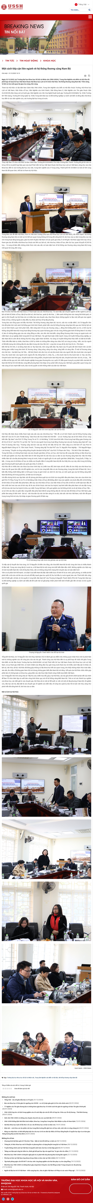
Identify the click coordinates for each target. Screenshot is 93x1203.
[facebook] (3, 1199)
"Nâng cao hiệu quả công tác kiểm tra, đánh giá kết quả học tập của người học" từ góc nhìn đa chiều (36, 1151)
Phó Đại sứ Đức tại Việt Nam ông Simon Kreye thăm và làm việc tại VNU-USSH (29, 1158)
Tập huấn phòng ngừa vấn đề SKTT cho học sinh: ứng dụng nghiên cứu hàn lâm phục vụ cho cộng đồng (37, 1161)
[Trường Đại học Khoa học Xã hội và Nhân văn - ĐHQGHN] (4, 7)
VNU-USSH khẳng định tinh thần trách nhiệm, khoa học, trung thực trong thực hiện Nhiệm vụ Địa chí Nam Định (39, 1121)
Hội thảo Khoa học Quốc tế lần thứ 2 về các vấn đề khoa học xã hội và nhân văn (29, 1125)
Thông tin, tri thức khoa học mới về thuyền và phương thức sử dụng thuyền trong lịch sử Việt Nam (35, 1144)
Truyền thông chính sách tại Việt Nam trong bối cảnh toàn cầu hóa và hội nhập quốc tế (32, 1148)
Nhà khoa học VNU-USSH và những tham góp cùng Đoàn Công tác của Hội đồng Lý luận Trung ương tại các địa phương (42, 1165)
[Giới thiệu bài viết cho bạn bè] (82, 75)
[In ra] (85, 75)
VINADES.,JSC (7, 1194)
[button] (80, 4)
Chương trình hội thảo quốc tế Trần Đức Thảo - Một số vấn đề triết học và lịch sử (30, 1141)
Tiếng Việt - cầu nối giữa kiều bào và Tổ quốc (18, 1100)
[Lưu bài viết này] (89, 75)
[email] (12, 1199)
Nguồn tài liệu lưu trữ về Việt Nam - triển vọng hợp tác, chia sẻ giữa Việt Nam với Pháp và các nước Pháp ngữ (39, 1170)
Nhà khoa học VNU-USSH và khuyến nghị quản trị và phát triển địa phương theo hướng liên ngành (35, 1155)
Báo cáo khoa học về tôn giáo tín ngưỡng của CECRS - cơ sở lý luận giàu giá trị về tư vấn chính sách (36, 1103)
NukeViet (51, 1192)
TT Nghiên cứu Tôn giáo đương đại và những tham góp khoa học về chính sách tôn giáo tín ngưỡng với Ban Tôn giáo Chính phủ (45, 1106)
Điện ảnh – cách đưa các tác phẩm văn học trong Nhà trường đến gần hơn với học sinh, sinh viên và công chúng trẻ (41, 1128)
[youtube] (8, 1199)
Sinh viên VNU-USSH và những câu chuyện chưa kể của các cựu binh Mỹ (27, 1118)
